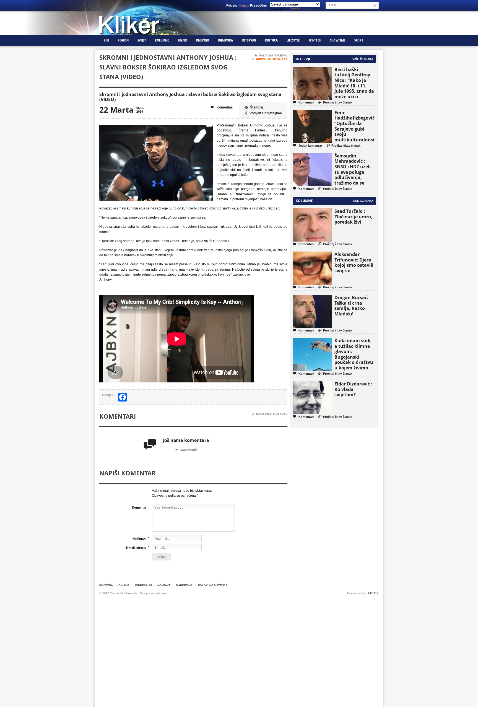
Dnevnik (202, 40)
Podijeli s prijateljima (263, 113)
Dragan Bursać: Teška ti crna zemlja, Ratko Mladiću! (351, 305)
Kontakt (163, 585)
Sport (358, 40)
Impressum (143, 585)
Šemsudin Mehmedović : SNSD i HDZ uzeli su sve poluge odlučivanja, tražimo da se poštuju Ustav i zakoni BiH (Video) (354, 175)
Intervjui (249, 40)
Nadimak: (139, 538)
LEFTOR (373, 593)
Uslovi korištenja (212, 585)
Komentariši (186, 450)
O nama (123, 585)
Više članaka (362, 59)
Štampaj (254, 107)
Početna (106, 585)
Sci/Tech (315, 40)
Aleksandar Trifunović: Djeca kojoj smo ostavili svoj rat (353, 262)
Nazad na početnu (270, 55)
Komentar (139, 507)
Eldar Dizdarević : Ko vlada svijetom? (353, 389)
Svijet (141, 40)
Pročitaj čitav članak (335, 102)
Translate (308, 9)
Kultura (271, 40)
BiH (106, 40)
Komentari (222, 107)
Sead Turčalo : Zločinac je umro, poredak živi (353, 216)
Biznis (182, 40)
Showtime (337, 40)
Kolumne (162, 40)
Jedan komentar (307, 145)
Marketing (184, 585)
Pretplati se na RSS (269, 59)
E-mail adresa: (136, 547)
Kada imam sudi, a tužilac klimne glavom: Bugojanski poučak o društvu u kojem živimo (353, 354)
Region (123, 40)
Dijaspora (225, 40)
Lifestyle (293, 40)
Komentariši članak (269, 414)
